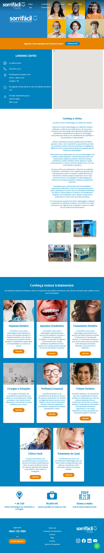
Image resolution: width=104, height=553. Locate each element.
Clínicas (61, 4)
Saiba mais (18, 351)
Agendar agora (72, 43)
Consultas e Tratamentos (52, 531)
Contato (79, 4)
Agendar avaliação (17, 541)
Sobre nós (30, 5)
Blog (70, 4)
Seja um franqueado (92, 5)
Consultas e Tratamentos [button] (45, 5)
